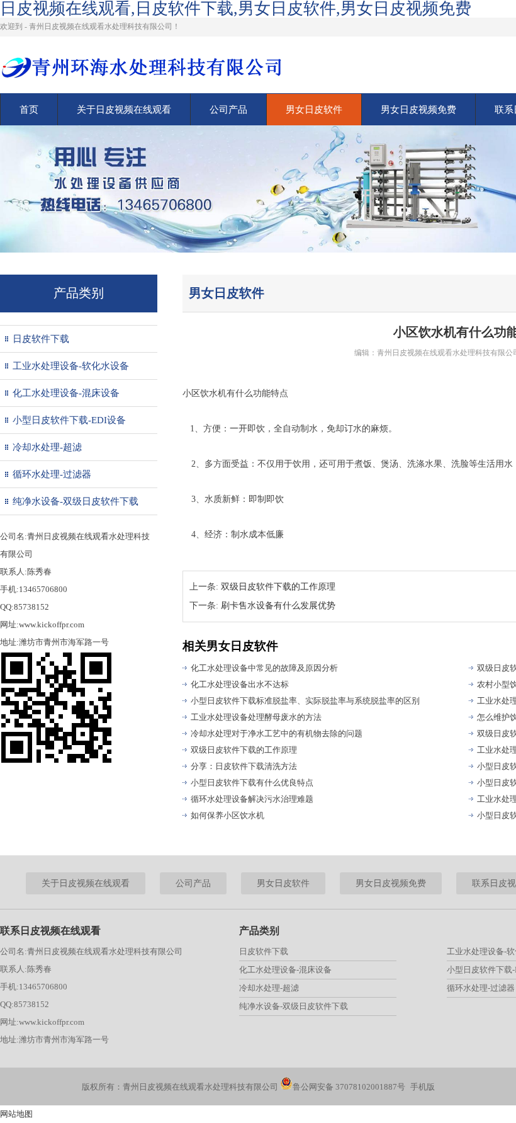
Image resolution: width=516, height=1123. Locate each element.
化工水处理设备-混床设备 (66, 393)
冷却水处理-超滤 (47, 447)
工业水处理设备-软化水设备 (71, 366)
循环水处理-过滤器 (52, 474)
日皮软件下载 (41, 339)
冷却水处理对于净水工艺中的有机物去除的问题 (276, 733)
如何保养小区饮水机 (227, 815)
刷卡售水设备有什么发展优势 (278, 605)
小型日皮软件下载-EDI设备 (69, 420)
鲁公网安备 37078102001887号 (349, 1087)
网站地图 (16, 1114)
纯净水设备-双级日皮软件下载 (75, 501)
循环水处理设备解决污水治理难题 (252, 799)
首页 (29, 110)
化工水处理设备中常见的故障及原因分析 (264, 668)
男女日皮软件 (314, 110)
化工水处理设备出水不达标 (240, 684)
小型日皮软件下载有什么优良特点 (252, 782)
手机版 (422, 1087)
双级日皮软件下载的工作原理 (278, 586)
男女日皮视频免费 (418, 110)
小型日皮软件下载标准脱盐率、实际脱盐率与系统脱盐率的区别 (305, 700)
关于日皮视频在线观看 (124, 110)
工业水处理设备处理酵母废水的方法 (256, 717)
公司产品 (228, 110)
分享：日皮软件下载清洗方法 (244, 766)
